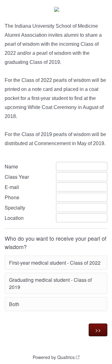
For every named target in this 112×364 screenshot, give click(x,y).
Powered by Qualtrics (54, 357)
